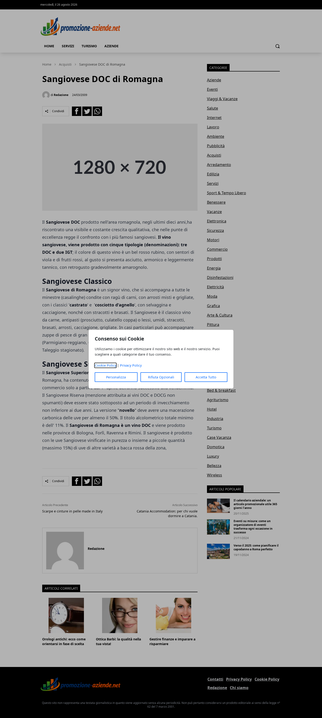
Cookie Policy (105, 365)
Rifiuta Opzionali (161, 377)
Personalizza (116, 377)
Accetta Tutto (206, 377)
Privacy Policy (131, 365)
